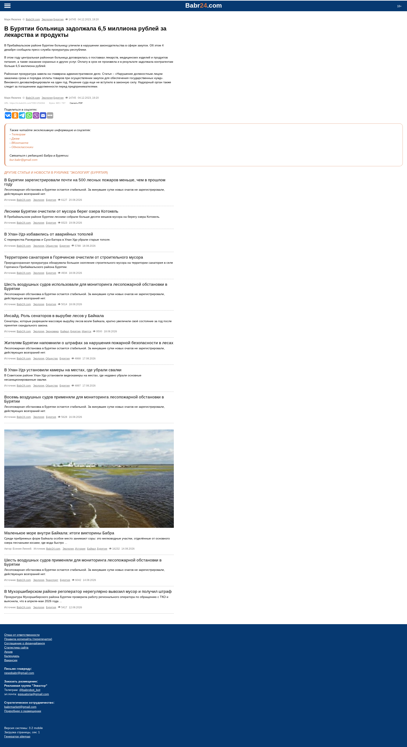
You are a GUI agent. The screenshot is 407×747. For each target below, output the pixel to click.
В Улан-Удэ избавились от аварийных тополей (48, 234)
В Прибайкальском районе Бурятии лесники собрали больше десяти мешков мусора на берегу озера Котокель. (82, 216)
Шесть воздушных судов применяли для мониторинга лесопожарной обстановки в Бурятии (83, 562)
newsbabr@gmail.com (19, 673)
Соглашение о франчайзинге (24, 643)
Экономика (52, 331)
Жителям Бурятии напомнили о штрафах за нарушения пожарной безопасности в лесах (88, 343)
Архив (8, 651)
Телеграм (18, 134)
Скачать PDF (76, 103)
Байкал (64, 331)
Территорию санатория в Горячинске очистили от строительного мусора (73, 257)
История (80, 548)
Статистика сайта (16, 647)
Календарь (11, 656)
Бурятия (58, 19)
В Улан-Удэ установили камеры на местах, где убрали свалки (62, 370)
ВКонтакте (19, 142)
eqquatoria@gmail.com (33, 694)
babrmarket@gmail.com (20, 706)
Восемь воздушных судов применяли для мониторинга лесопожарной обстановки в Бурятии (84, 399)
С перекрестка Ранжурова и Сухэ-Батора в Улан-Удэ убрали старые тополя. (57, 239)
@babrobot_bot (29, 690)
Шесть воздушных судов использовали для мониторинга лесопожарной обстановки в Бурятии (85, 286)
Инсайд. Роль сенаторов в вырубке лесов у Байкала (54, 315)
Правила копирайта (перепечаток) (28, 639)
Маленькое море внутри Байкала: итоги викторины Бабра (59, 533)
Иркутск (86, 331)
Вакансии (10, 660)
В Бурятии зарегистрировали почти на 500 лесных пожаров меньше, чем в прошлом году (84, 182)
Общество (52, 245)
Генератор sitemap (17, 736)
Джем (15, 138)
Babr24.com (33, 19)
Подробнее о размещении (22, 711)
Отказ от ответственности (22, 634)
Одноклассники (22, 147)
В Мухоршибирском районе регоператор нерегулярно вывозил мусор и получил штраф (88, 591)
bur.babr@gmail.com (24, 159)
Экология (47, 19)
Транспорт (52, 580)
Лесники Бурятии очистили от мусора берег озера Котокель (61, 211)
